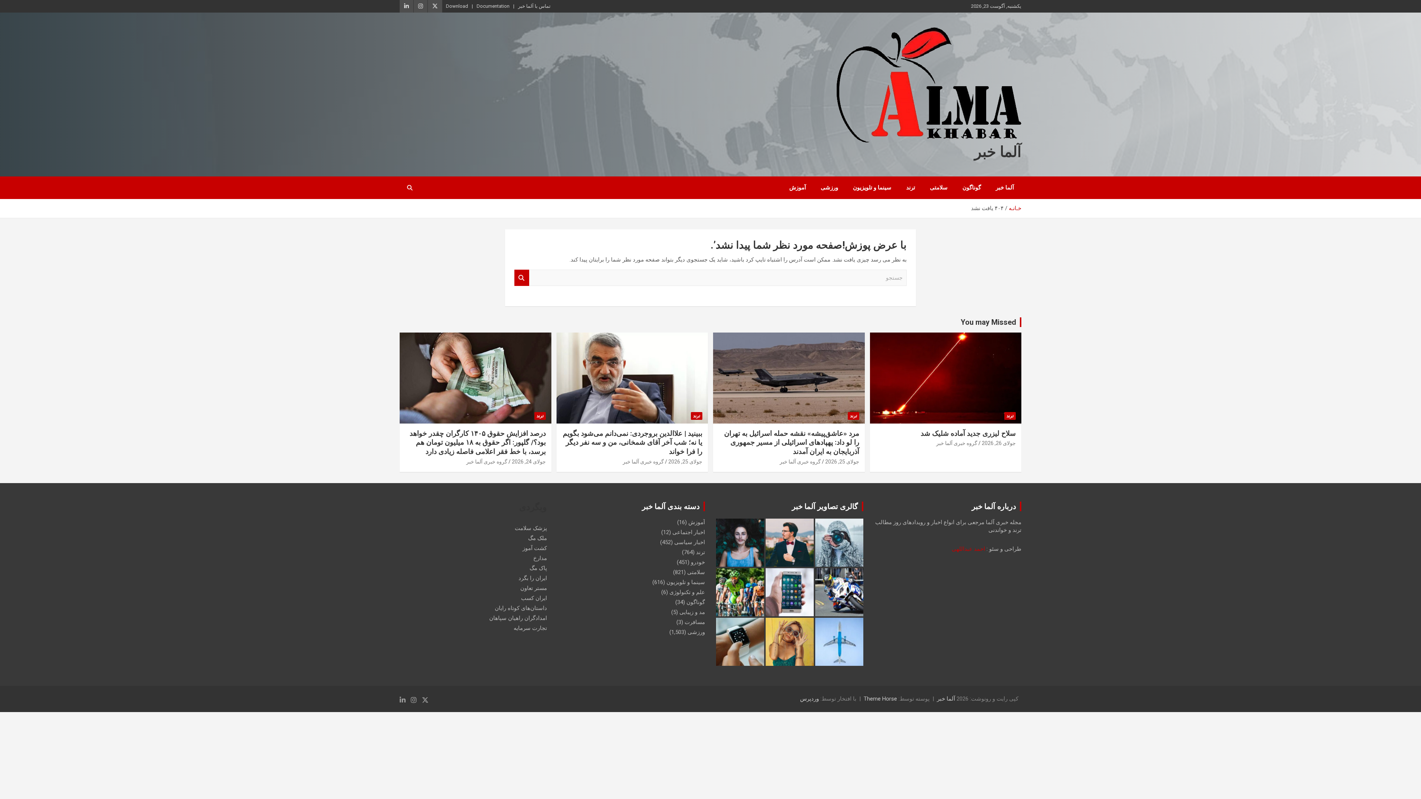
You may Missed (988, 322)
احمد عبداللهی (968, 549)
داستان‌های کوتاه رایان (521, 608)
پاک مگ (538, 568)
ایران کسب (534, 598)
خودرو (698, 562)
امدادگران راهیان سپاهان (518, 618)
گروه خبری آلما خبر (956, 443)
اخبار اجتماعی (688, 532)
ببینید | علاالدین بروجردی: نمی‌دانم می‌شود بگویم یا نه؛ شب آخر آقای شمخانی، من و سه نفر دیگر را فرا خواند (632, 442)
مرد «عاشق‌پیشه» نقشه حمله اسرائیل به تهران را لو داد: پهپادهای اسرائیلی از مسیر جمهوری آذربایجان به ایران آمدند (791, 442)
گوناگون (972, 187)
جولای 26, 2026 (999, 443)
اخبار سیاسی (689, 542)
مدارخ (540, 558)
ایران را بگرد (532, 578)
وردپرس (809, 698)
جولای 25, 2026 (842, 462)
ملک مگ (537, 538)
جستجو (521, 278)
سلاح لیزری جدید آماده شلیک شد (968, 433)
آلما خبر (997, 152)
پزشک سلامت (531, 528)
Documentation (493, 6)
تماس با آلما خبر (534, 6)
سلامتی (939, 187)
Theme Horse (880, 698)
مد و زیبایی (692, 612)
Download (457, 6)
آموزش (797, 187)
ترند (910, 187)
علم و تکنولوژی (687, 592)
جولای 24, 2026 (529, 462)
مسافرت (695, 622)
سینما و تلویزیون (872, 187)
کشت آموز (535, 548)
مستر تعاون (533, 588)
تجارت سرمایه (530, 628)
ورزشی (829, 187)
